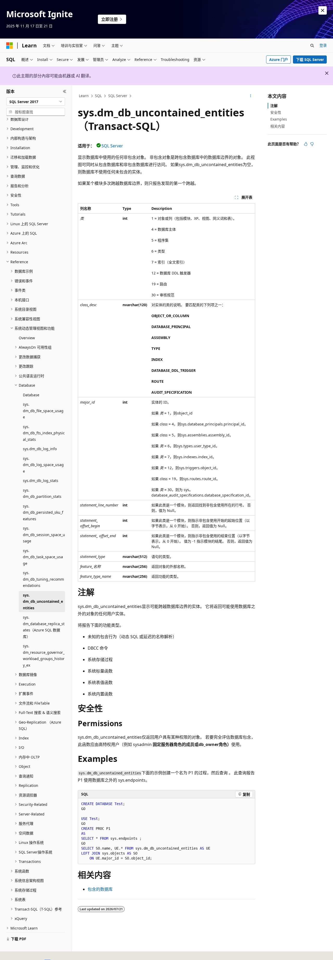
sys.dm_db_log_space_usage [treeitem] (43, 465)
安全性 (275, 112)
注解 (274, 105)
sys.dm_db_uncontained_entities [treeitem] (43, 601)
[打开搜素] (312, 45)
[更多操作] (250, 96)
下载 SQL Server (310, 59)
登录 (323, 45)
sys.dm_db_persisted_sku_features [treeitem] (43, 512)
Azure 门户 (278, 59)
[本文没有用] (312, 144)
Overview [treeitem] (27, 337)
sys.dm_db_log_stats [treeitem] (40, 480)
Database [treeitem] (31, 394)
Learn (84, 95)
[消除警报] (322, 10)
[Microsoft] (9, 45)
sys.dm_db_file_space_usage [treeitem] (43, 410)
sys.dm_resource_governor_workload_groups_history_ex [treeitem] (44, 655)
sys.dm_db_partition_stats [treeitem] (42, 493)
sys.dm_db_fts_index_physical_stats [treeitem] (44, 433)
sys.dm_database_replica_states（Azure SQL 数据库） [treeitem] (44, 627)
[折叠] (64, 91)
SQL (98, 95)
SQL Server (117, 95)
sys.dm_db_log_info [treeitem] (40, 448)
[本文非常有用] (306, 144)
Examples (278, 119)
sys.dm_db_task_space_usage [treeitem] (43, 557)
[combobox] (35, 101)
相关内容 (277, 126)
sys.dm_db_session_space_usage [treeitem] (44, 534)
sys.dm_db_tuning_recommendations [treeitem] (43, 579)
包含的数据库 (100, 889)
